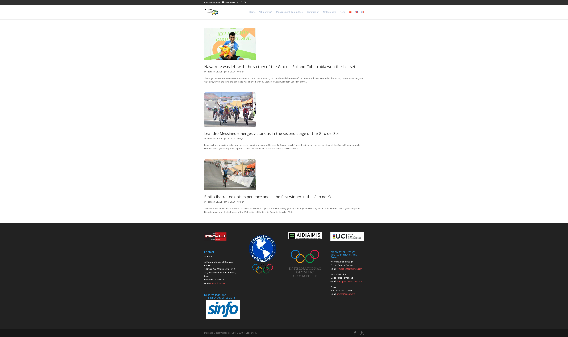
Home (252, 12)
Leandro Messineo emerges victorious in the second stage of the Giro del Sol (271, 133)
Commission (312, 12)
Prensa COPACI (214, 71)
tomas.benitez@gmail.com (349, 268)
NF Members (329, 12)
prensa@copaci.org (346, 293)
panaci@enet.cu (217, 283)
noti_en (240, 71)
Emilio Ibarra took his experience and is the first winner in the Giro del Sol (268, 196)
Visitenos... (252, 332)
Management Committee (289, 12)
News (342, 12)
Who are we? (265, 12)
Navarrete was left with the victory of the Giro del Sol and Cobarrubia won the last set (279, 66)
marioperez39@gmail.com (349, 281)
